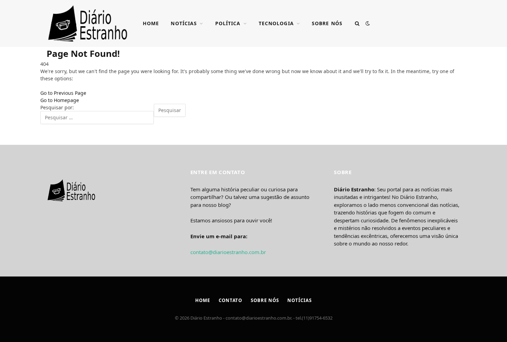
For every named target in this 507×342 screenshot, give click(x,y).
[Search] (357, 23)
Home (151, 23)
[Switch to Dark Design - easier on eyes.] (367, 23)
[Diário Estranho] (88, 23)
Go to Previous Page (63, 93)
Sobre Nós (327, 23)
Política (228, 23)
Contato (230, 300)
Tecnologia (276, 23)
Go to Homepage (59, 100)
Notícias (184, 23)
